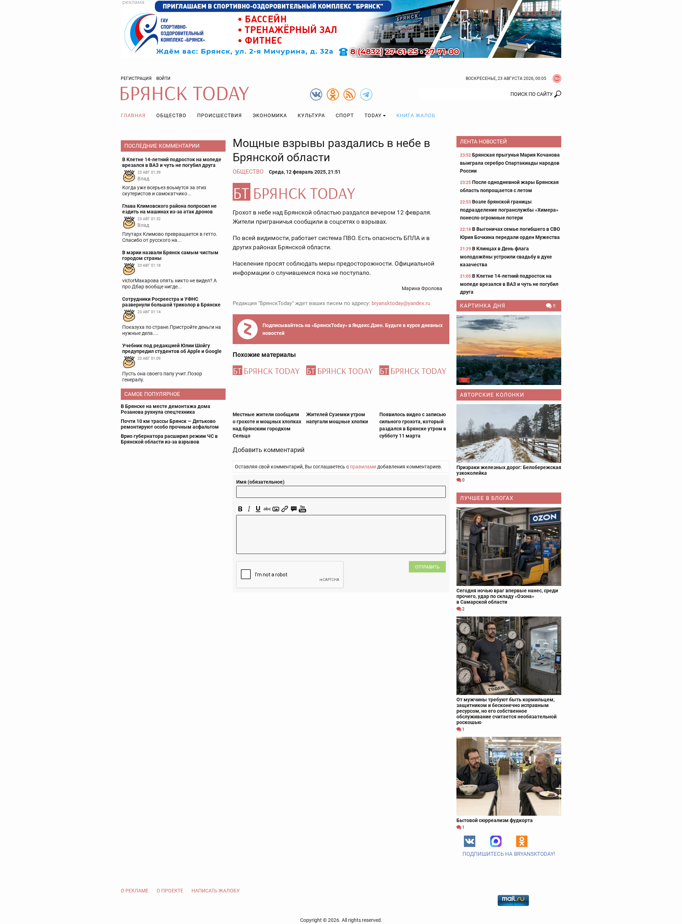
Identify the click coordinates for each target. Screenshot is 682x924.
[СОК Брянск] (341, 28)
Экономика (270, 115)
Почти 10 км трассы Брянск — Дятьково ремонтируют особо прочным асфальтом (170, 424)
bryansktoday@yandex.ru (401, 303)
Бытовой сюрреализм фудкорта (494, 820)
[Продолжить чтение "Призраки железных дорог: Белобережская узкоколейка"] (508, 433)
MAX (496, 841)
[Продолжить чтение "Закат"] (508, 350)
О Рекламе (134, 890)
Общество (171, 115)
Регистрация (136, 78)
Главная (133, 115)
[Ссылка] (285, 509)
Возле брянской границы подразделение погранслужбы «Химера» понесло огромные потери (509, 210)
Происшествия (219, 115)
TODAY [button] (372, 115)
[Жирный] (240, 509)
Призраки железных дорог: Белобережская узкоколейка (508, 470)
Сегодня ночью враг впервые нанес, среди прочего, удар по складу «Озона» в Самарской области (507, 596)
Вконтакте (469, 841)
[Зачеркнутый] (267, 509)
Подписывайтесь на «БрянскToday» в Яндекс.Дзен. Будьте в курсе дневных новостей (352, 329)
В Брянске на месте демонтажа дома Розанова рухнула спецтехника (165, 409)
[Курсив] (249, 509)
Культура (311, 115)
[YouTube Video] (302, 509)
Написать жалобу (215, 890)
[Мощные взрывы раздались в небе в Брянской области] (341, 192)
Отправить (427, 567)
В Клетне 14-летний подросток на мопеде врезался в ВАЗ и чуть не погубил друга (509, 284)
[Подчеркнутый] (258, 509)
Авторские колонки (492, 395)
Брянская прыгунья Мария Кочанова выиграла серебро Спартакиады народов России (510, 163)
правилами (363, 466)
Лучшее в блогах (486, 498)
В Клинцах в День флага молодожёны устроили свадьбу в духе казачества (506, 256)
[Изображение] (276, 509)
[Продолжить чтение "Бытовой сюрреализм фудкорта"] (508, 776)
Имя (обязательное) (260, 482)
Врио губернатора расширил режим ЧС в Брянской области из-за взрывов (169, 439)
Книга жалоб (415, 115)
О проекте (170, 890)
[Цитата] (293, 509)
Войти (163, 78)
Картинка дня (482, 306)
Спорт (345, 115)
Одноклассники (521, 841)
